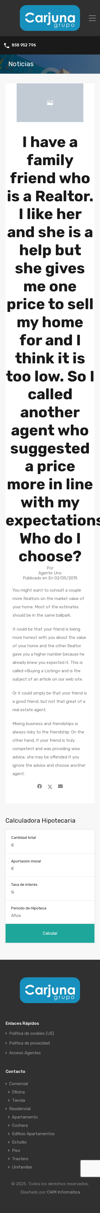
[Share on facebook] (39, 786)
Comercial (18, 1083)
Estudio (19, 1142)
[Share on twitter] (50, 786)
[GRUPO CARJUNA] (50, 29)
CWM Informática (63, 1192)
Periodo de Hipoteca (28, 908)
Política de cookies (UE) (31, 1033)
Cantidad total (23, 837)
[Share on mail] (60, 786)
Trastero (20, 1158)
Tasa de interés (24, 884)
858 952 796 (24, 45)
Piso (16, 1150)
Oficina (18, 1092)
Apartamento (25, 1117)
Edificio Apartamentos (33, 1133)
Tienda (18, 1100)
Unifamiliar (22, 1167)
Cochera (20, 1125)
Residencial (20, 1108)
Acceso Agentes (25, 1053)
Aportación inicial (26, 861)
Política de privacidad (29, 1043)
